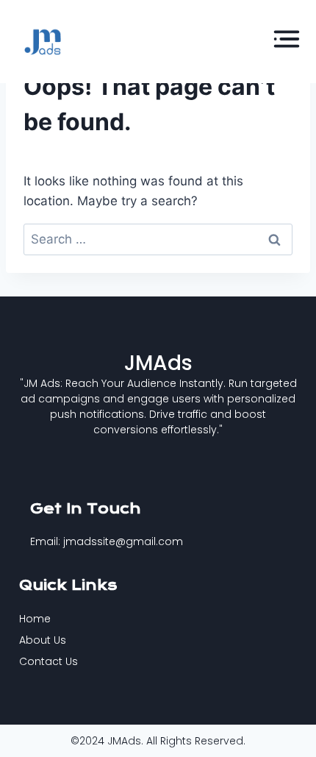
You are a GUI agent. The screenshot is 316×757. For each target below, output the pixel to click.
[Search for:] (158, 239)
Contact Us (48, 661)
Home (35, 618)
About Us (42, 640)
